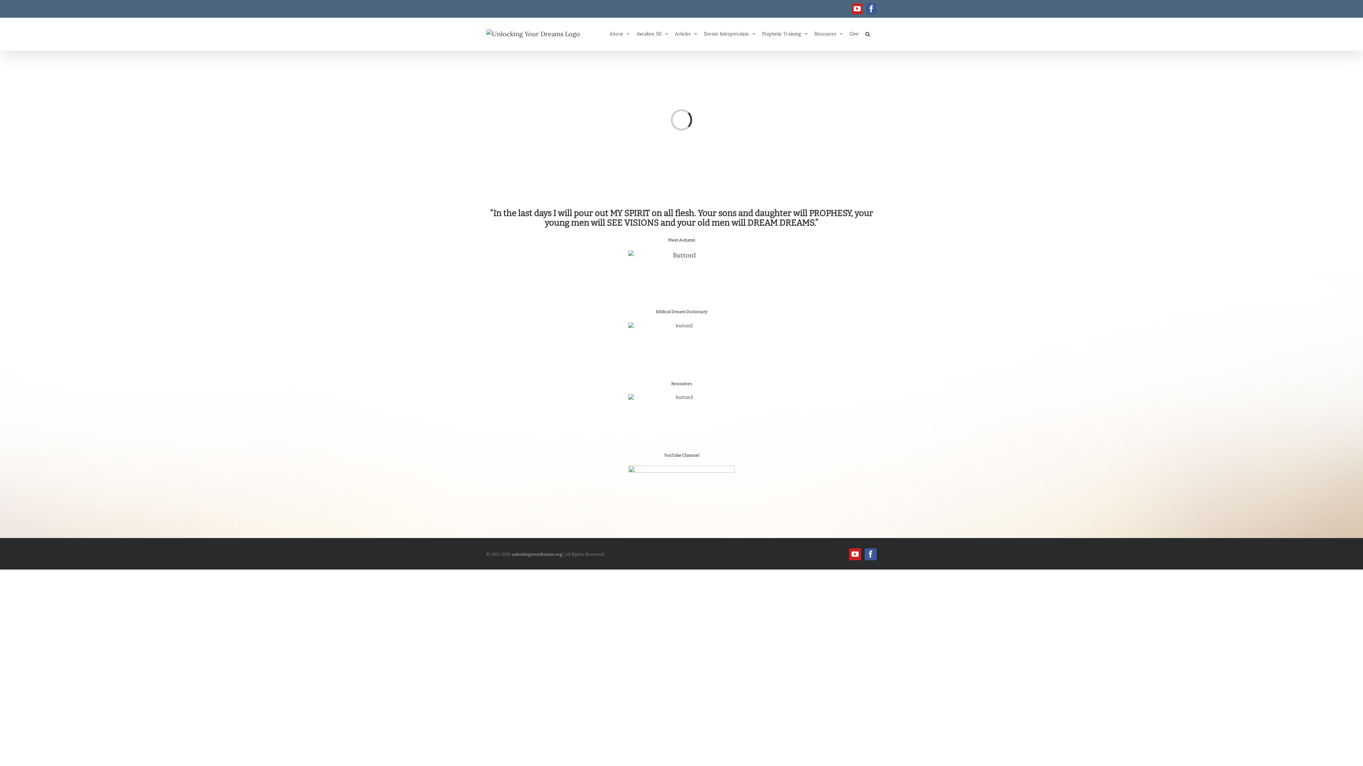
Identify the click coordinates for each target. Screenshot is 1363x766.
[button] (867, 33)
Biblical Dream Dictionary (681, 311)
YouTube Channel (681, 455)
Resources (681, 383)
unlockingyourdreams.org (537, 554)
